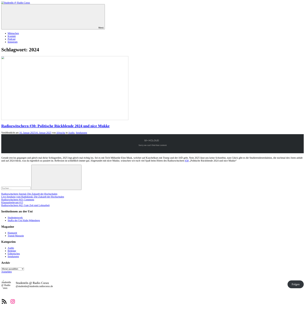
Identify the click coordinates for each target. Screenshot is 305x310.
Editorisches (14, 253)
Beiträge (12, 250)
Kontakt (12, 36)
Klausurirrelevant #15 (12, 202)
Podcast (11, 39)
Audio (71, 132)
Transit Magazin (16, 235)
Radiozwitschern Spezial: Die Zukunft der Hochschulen (29, 194)
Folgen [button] (296, 284)
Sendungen (81, 132)
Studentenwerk (15, 217)
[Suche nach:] (16, 188)
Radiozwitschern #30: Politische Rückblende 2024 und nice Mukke (55, 126)
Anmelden (6, 271)
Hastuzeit (12, 232)
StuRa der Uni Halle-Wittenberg (24, 220)
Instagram (12, 42)
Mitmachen (13, 33)
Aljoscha (60, 132)
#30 (187, 160)
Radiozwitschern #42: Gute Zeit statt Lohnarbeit (25, 205)
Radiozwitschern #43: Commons (17, 199)
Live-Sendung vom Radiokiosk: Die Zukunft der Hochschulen (32, 196)
